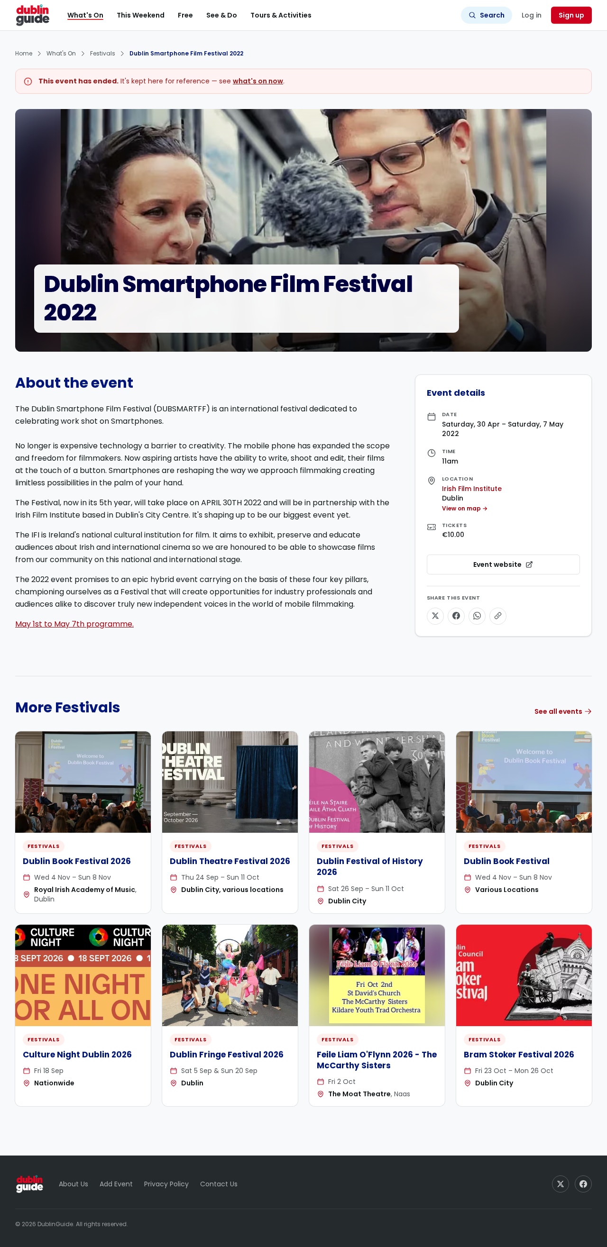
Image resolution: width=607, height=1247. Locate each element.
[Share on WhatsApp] (477, 615)
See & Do (221, 15)
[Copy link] (497, 615)
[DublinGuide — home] (32, 15)
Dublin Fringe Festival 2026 (227, 1054)
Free (185, 15)
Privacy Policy (166, 1184)
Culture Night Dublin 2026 (77, 1054)
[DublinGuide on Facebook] (583, 1183)
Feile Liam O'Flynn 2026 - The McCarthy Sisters (377, 1060)
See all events (558, 711)
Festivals (102, 53)
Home (23, 53)
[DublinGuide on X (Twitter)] (560, 1183)
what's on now (258, 81)
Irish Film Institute (472, 488)
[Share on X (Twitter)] (435, 615)
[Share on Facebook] (456, 615)
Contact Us (219, 1184)
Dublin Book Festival (507, 861)
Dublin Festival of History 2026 (370, 867)
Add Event (116, 1184)
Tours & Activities (281, 15)
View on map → (464, 508)
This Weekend (141, 15)
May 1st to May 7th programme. (74, 624)
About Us (73, 1184)
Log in (532, 15)
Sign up (571, 15)
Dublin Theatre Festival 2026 (230, 861)
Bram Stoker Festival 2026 (519, 1054)
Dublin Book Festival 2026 (77, 861)
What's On (85, 15)
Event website (524, 567)
